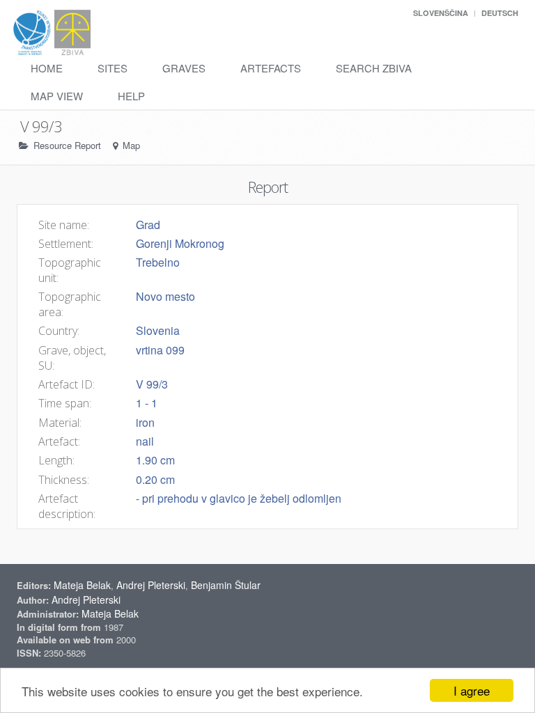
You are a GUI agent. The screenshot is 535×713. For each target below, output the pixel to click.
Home (47, 68)
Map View (57, 95)
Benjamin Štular (226, 585)
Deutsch (499, 13)
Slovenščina (440, 13)
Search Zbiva (374, 68)
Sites (112, 68)
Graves (184, 68)
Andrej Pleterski (150, 585)
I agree (471, 690)
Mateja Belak (82, 585)
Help (131, 95)
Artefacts (270, 68)
